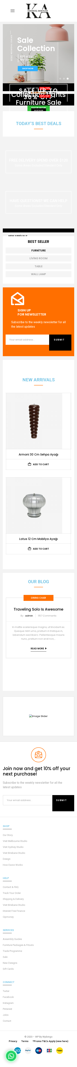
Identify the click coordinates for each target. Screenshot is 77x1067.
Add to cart (41, 464)
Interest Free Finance (14, 911)
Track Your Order (12, 893)
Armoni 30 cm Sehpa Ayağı (38, 454)
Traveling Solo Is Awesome (38, 609)
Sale (5, 957)
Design (6, 859)
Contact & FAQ (11, 887)
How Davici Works (13, 864)
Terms (24, 1041)
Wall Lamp (38, 274)
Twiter (6, 991)
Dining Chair (38, 597)
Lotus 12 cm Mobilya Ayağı (38, 539)
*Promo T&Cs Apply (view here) (50, 1041)
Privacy (13, 1041)
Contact (7, 1020)
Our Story (8, 835)
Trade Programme (12, 951)
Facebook (8, 997)
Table (38, 266)
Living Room (38, 258)
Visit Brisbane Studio (14, 853)
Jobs (5, 1015)
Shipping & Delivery (13, 899)
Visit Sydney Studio (13, 847)
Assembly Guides (12, 939)
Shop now (38, 110)
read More (37, 648)
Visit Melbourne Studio (15, 841)
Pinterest (7, 1009)
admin (29, 615)
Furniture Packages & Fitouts (18, 945)
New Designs (10, 963)
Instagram (8, 1003)
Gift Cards (8, 968)
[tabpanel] (38, 625)
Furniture (38, 250)
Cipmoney (8, 916)
